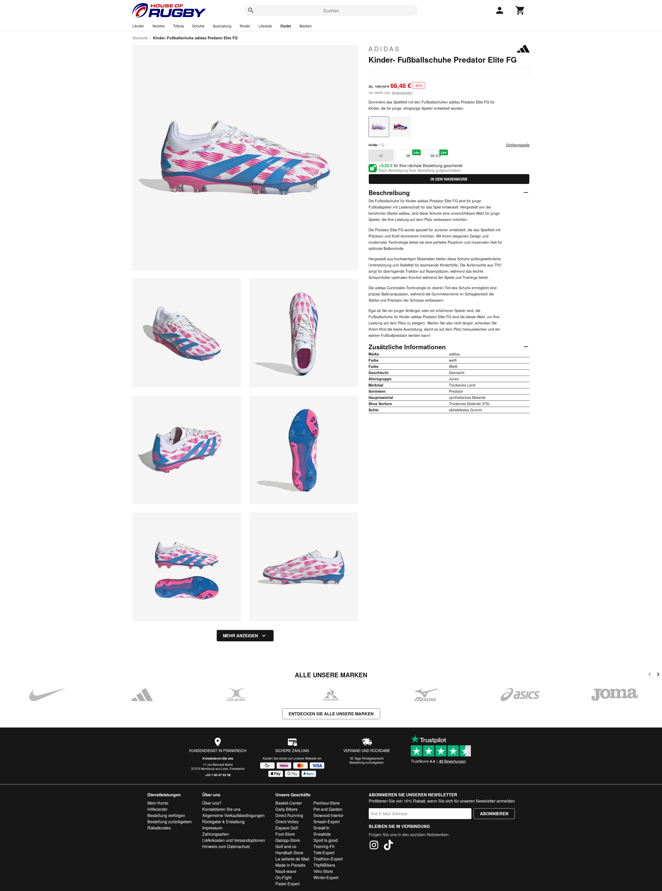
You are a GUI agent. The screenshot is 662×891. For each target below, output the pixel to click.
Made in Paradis (290, 865)
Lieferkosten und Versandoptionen (233, 840)
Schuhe (198, 25)
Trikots (178, 25)
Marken (305, 25)
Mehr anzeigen (240, 635)
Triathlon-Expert (328, 859)
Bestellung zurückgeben (367, 762)
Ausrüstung (222, 25)
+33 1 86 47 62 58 (218, 775)
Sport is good (325, 840)
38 (412, 154)
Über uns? (211, 803)
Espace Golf (286, 828)
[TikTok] (388, 846)
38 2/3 (438, 154)
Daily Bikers (286, 809)
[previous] (649, 675)
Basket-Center (288, 803)
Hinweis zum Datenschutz (226, 846)
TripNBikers (324, 865)
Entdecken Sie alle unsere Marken (331, 714)
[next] (658, 675)
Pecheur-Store (326, 803)
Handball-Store (289, 853)
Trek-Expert (323, 853)
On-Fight (283, 877)
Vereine (158, 25)
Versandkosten (402, 92)
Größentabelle (518, 144)
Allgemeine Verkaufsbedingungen (233, 815)
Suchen (331, 10)
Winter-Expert (325, 877)
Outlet (285, 25)
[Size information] (383, 145)
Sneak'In (321, 828)
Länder (138, 25)
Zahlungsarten (215, 834)
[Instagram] (374, 846)
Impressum (212, 828)
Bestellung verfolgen (166, 815)
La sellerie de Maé (292, 859)
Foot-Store (285, 834)
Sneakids (322, 834)
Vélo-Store (323, 871)
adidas (384, 48)
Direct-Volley (287, 822)
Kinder (245, 25)
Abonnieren (494, 813)
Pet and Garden (327, 809)
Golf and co (285, 846)
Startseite (140, 37)
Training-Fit (323, 846)
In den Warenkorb (449, 179)
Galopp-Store (287, 840)
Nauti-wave (285, 871)
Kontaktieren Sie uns (217, 758)
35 (381, 155)
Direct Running (289, 815)
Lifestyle (265, 25)
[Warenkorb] (520, 10)
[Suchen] (250, 10)
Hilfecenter (157, 809)
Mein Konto (157, 803)
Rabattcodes (159, 828)
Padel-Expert (287, 884)
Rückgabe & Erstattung (223, 822)
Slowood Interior (328, 815)
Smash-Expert (326, 822)
